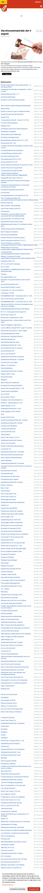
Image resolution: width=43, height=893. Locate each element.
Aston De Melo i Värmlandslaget (10, 205)
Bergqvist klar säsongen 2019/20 (11, 568)
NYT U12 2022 (5, 267)
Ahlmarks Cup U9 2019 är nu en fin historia (13, 600)
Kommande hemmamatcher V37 (10, 862)
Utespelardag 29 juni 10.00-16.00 (10, 519)
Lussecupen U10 (6, 449)
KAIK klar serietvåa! (6, 613)
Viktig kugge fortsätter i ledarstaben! (12, 522)
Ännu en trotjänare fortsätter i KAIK (11, 551)
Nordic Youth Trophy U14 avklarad (11, 712)
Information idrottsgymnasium (10, 137)
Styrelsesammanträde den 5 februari (12, 779)
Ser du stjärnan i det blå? (8, 794)
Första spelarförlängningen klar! (10, 583)
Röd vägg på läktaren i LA (8, 277)
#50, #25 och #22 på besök (9, 694)
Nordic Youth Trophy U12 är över (10, 791)
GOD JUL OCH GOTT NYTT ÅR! (10, 805)
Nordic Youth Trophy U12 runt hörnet (12, 645)
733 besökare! (5, 211)
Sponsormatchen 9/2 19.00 (9, 162)
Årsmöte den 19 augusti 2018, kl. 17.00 (12, 740)
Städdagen (4, 738)
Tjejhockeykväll (5, 434)
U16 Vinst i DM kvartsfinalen (9, 123)
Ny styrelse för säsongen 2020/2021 (12, 385)
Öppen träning (5, 108)
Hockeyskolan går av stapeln (9, 479)
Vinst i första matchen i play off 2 (11, 208)
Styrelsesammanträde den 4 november (12, 670)
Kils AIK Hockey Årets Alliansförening (12, 446)
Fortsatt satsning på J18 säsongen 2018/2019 (14, 777)
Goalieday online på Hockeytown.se (11, 400)
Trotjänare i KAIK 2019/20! (8, 574)
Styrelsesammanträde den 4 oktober (12, 371)
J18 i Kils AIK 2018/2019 (8, 788)
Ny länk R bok (5, 117)
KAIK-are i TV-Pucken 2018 (9, 706)
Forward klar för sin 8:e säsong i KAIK (12, 537)
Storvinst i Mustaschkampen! (9, 654)
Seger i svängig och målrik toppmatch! (12, 636)
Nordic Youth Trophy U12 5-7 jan (10, 800)
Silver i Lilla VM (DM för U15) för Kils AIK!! (13, 785)
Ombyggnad (4, 697)
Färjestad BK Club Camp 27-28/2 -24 (11, 178)
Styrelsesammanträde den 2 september (13, 723)
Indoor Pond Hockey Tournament (11, 664)
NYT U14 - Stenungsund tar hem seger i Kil (13, 312)
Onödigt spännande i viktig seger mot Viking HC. (15, 628)
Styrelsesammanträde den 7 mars (11, 345)
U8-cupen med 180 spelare (9, 426)
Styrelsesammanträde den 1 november (12, 359)
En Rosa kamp (5, 192)
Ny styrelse (4, 729)
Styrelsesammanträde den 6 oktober (12, 482)
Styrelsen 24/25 (5, 126)
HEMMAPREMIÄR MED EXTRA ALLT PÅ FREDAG (15, 309)
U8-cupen (4, 274)
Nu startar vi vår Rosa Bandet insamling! (13, 100)
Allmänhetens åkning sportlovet (10, 774)
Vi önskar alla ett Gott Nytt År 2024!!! (11, 170)
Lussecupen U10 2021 (7, 293)
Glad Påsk (4, 758)
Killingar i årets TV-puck (8, 374)
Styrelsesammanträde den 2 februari (12, 423)
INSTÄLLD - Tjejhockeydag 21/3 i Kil (11, 403)
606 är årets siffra (6, 771)
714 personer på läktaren (8, 429)
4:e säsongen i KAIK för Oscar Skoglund (13, 580)
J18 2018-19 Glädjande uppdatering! (12, 782)
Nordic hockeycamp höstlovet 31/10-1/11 (13, 240)
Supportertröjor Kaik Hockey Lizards (12, 221)
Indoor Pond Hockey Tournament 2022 (12, 299)
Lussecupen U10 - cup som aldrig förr (12, 290)
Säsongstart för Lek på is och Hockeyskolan (14, 680)
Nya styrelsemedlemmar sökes (10, 333)
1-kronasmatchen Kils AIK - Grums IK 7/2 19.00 (15, 120)
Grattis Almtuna (5, 491)
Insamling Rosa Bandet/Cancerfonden (12, 189)
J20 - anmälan (5, 589)
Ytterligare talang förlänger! (9, 560)
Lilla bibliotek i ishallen (7, 844)
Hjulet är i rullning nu (7, 485)
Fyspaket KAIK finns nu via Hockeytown (13, 749)
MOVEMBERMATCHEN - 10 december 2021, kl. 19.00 (16, 296)
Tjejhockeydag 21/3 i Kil (8, 405)
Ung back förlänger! (7, 571)
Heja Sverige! (5, 563)
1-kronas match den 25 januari (10, 631)
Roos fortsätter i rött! (7, 517)
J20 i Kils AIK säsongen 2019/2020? (11, 603)
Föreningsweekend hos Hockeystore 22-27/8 (14, 195)
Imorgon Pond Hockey (7, 417)
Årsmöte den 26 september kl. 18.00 (12, 317)
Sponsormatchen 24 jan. (8, 431)
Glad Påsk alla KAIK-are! (8, 339)
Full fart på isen (5, 839)
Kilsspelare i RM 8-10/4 (8, 261)
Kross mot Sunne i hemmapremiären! (12, 709)
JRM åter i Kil (5, 505)
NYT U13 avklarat (6, 856)
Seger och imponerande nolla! (10, 619)
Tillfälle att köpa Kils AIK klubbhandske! (13, 229)
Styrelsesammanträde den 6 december (12, 356)
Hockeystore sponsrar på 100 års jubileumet (14, 128)
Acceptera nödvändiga (17, 889)
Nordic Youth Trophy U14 (8, 314)
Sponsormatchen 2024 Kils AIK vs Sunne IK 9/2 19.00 (16, 165)
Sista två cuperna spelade (8, 761)
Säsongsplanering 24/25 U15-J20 (11, 159)
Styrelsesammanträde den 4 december (12, 827)
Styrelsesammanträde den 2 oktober (12, 853)
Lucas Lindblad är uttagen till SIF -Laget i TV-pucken (16, 328)
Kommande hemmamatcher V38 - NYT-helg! (14, 859)
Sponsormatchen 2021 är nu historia (12, 348)
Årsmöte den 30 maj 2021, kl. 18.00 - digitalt (14, 330)
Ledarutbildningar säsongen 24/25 (11, 153)
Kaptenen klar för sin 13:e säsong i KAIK (13, 543)
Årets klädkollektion (7, 368)
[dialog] (21, 881)
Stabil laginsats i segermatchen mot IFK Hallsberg (16, 633)
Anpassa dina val (7, 885)
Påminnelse (4, 592)
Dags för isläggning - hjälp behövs (11, 325)
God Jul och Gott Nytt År (8, 354)
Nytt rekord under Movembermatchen (12, 454)
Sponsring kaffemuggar (8, 97)
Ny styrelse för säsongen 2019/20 (11, 528)
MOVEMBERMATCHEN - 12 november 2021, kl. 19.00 (16, 301)
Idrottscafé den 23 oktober (9, 470)
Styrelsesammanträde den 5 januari (11, 440)
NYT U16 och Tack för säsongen (10, 264)
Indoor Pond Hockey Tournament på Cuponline (15, 667)
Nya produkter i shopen (8, 397)
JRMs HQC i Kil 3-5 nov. (8, 847)
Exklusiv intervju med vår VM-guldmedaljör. (13, 548)
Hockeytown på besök (8, 717)
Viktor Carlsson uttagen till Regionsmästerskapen (16, 105)
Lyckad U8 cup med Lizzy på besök (11, 168)
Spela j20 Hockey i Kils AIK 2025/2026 (12, 114)
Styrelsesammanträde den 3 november (12, 463)
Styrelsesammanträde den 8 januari (11, 802)
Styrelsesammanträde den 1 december (12, 452)
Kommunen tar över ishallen (9, 362)
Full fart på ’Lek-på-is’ (7, 850)
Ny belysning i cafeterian (8, 763)
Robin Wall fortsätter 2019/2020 (10, 577)
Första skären (5, 726)
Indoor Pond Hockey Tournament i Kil (12, 677)
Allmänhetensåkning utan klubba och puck (14, 842)
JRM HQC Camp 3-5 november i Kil (11, 867)
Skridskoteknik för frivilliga (9, 824)
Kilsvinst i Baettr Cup (7, 203)
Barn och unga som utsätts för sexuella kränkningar (16, 830)
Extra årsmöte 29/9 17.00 (8, 143)
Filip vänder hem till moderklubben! (11, 531)
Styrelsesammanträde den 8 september (13, 502)
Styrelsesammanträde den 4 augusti (11, 511)
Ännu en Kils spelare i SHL (8, 493)
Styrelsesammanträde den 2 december (12, 661)
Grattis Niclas (5, 746)
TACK (2, 414)
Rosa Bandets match (7, 473)
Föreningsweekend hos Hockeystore (12, 150)
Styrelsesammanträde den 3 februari (12, 622)
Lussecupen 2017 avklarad (9, 811)
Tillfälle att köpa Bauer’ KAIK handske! (12, 514)
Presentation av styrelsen (8, 131)
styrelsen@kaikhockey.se (29, 69)
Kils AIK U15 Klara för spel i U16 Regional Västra (15, 111)
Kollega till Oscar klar (7, 566)
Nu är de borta (5, 394)
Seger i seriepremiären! (8, 686)
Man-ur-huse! (5, 488)
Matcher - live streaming (8, 365)
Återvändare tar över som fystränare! (12, 525)
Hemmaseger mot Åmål (8, 700)
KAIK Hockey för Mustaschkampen (11, 457)
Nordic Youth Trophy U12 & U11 (10, 437)
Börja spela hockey (6, 377)
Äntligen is (4, 379)
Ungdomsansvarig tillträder (9, 508)
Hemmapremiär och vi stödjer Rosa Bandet (14, 683)
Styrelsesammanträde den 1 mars (11, 408)
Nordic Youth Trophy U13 (8, 496)
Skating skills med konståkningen (11, 134)
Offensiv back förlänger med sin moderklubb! (14, 534)
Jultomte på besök (6, 808)
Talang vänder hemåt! (7, 540)
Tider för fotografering (7, 836)
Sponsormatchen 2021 (8, 351)
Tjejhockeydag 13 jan (7, 639)
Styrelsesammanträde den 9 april (11, 755)
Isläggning (4, 732)
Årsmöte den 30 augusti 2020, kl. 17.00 (12, 388)
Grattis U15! (4, 818)
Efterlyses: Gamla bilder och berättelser (12, 865)
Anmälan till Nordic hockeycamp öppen (13, 237)
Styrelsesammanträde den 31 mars (11, 586)
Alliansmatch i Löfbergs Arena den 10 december (15, 821)
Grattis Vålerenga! (6, 460)
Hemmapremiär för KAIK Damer (10, 476)
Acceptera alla (34, 889)
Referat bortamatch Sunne (9, 703)
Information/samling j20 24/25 (10, 156)
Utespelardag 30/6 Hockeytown (10, 743)
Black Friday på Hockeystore (9, 232)
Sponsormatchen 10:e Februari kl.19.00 (12, 218)
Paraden (3, 735)
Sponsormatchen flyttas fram (9, 284)
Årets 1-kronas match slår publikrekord (12, 625)
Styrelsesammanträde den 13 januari (12, 642)
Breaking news (5, 688)
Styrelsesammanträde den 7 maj (10, 752)
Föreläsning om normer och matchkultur (13, 797)
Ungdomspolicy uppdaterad (9, 391)
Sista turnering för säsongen (9, 597)
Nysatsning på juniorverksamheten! (11, 616)
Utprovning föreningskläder (9, 234)
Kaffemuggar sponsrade (8, 499)
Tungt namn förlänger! (7, 557)
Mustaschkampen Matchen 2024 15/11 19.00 (14, 140)
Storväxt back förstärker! (8, 554)
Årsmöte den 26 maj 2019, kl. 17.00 (11, 545)
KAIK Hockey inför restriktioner (10, 382)
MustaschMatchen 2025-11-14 (10, 94)
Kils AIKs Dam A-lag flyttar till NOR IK (12, 336)
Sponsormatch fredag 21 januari (10, 287)
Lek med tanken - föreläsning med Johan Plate (15, 833)
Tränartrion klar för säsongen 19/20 (11, 594)
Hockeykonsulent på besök (9, 610)
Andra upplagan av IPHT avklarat (10, 411)
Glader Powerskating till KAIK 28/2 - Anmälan (14, 420)
